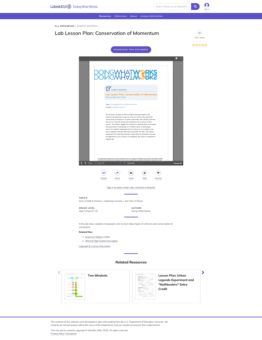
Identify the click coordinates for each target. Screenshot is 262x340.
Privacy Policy (57, 333)
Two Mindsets (98, 275)
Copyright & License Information (95, 246)
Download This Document (131, 49)
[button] (207, 6)
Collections (120, 16)
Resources (105, 16)
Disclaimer (71, 333)
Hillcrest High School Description (101, 240)
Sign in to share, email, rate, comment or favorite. (131, 187)
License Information (151, 16)
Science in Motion (94, 237)
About (133, 16)
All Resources (64, 26)
